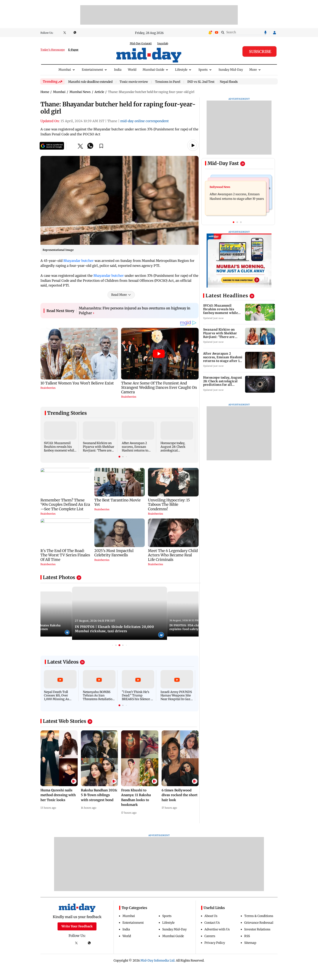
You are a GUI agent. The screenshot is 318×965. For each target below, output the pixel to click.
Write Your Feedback (77, 926)
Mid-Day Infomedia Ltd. (157, 960)
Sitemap (250, 943)
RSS (247, 936)
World (132, 70)
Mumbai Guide (153, 70)
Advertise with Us (217, 929)
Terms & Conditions (258, 916)
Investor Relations (257, 929)
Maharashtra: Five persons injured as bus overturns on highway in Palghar (134, 310)
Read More (119, 295)
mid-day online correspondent (144, 121)
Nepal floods (229, 82)
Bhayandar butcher (78, 261)
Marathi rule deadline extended (90, 82)
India (118, 70)
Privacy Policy (214, 943)
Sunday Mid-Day (230, 70)
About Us (210, 916)
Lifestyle (181, 70)
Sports (203, 70)
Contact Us (212, 923)
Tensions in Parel (167, 82)
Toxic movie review (134, 82)
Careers (209, 936)
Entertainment (92, 70)
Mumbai (64, 70)
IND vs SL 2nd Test (200, 82)
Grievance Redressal (258, 923)
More (253, 70)
